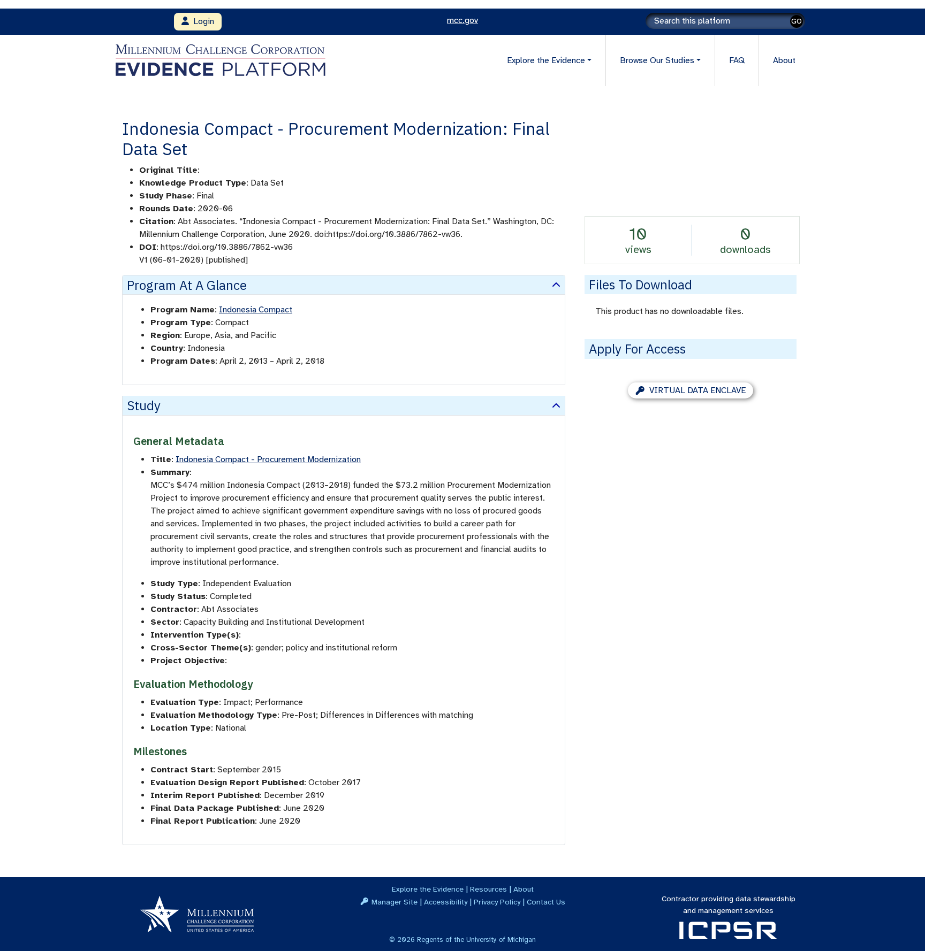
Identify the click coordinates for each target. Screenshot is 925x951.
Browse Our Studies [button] (657, 60)
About (784, 60)
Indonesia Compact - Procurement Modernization (268, 459)
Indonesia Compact (255, 309)
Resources (488, 889)
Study (144, 405)
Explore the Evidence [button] (546, 60)
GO (796, 21)
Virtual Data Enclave (697, 390)
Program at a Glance (187, 285)
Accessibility (445, 902)
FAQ (737, 60)
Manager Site (394, 902)
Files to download (640, 284)
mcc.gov (462, 20)
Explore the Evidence (428, 889)
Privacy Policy (497, 902)
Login (201, 21)
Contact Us (546, 902)
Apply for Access (637, 348)
